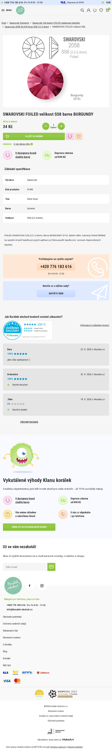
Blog (5, 651)
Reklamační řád (10, 630)
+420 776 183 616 (13, 2)
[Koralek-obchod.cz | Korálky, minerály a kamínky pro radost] (20, 10)
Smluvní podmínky (75, 747)
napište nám (56, 293)
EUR (108, 2)
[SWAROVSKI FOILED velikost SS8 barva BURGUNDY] (56, 71)
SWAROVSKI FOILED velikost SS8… (69, 26)
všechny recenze (29, 422)
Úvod (3, 22)
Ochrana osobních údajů (14, 623)
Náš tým (7, 665)
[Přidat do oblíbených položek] (79, 136)
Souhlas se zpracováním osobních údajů (56, 716)
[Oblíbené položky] (101, 10)
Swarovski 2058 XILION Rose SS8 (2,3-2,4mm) (27, 26)
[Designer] (95, 10)
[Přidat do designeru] (70, 136)
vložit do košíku (34, 136)
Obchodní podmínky (12, 616)
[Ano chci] (51, 567)
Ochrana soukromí (58, 747)
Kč (103, 2)
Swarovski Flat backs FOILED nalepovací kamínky (56, 22)
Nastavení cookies (12, 637)
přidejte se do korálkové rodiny (29, 527)
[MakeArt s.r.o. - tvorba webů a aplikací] (69, 739)
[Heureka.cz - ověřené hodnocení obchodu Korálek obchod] (27, 330)
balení (53, 127)
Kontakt (6, 658)
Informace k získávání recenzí (94, 325)
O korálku (7, 644)
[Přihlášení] (88, 10)
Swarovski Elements (19, 22)
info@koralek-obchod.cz (20, 609)
